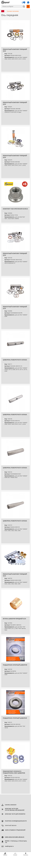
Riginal (5, 2)
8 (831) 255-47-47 (9, 837)
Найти (23, 6)
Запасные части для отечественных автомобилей (14, 809)
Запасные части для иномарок (15, 814)
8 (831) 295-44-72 (19, 837)
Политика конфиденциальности (16, 821)
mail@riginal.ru (9, 846)
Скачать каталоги (10, 804)
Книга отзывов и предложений (15, 830)
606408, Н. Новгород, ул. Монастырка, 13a (16, 841)
